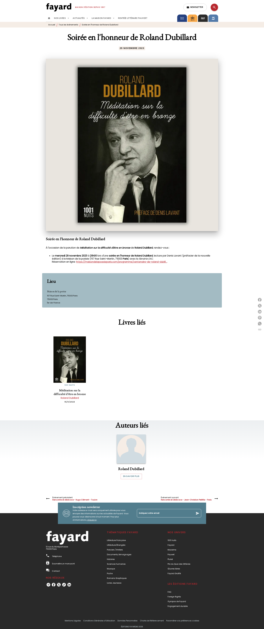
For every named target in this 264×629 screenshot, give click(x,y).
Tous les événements (68, 24)
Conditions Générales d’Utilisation (99, 620)
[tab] (49, 18)
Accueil (51, 24)
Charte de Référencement (152, 620)
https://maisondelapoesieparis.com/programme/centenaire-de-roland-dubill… (121, 261)
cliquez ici (92, 520)
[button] (195, 7)
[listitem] (48, 584)
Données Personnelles (127, 620)
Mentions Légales (73, 620)
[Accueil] (59, 7)
